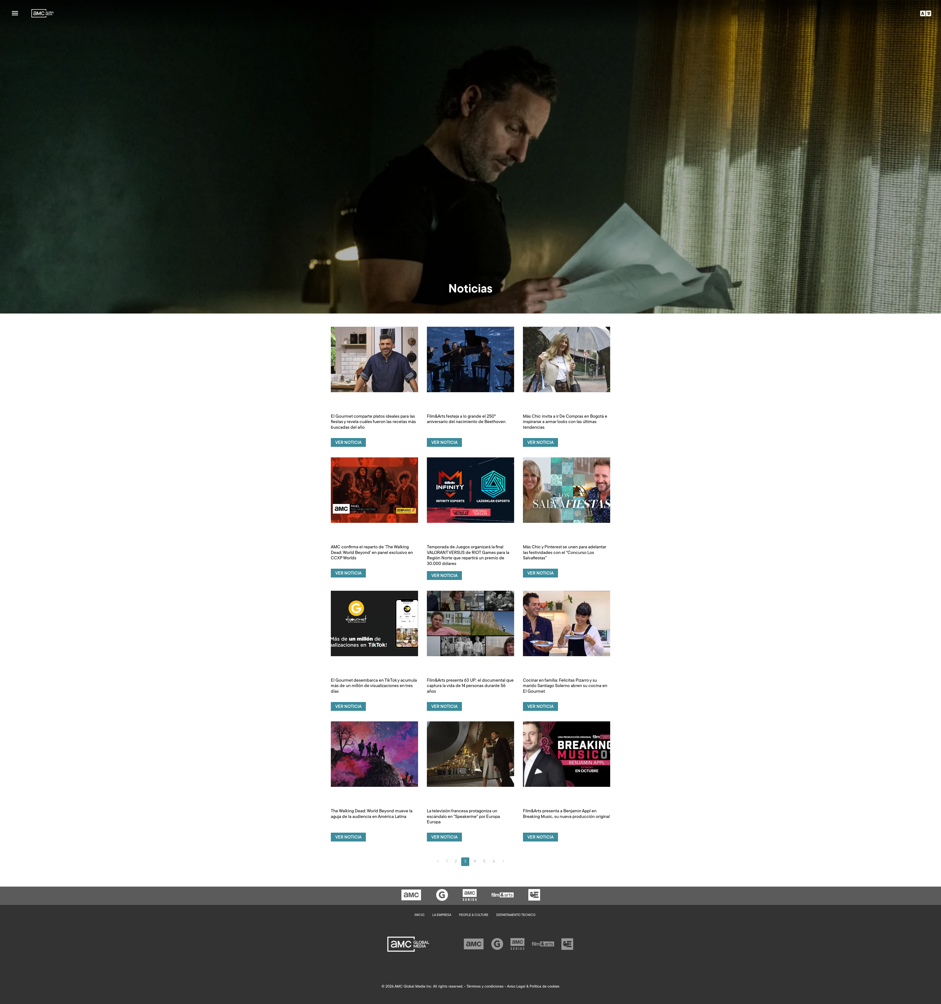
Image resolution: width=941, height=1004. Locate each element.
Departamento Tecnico (515, 915)
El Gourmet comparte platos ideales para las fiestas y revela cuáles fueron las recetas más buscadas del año (373, 422)
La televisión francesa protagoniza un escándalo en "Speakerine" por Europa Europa (463, 817)
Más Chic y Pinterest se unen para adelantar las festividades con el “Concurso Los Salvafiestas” (564, 553)
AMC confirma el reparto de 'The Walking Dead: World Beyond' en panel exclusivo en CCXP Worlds (372, 553)
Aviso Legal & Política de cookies (533, 987)
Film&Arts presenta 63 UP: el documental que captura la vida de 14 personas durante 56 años (470, 686)
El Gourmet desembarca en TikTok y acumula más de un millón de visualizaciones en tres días (374, 686)
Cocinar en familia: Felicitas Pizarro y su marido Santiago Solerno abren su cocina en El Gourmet (565, 686)
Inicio (419, 915)
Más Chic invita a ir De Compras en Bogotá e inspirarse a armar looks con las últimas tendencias (565, 422)
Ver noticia (348, 443)
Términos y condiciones (485, 987)
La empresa (441, 915)
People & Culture (473, 915)
